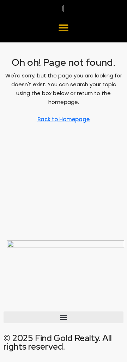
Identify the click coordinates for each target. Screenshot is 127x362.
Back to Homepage (63, 119)
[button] (64, 27)
